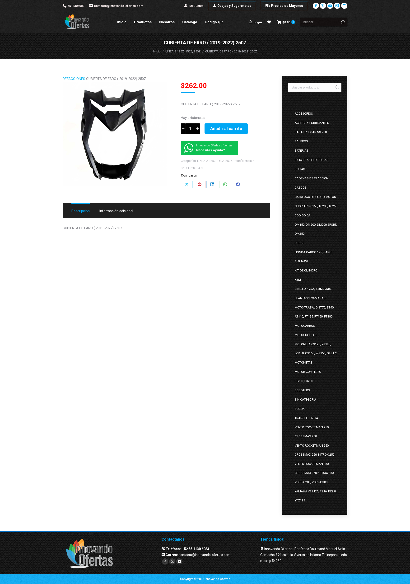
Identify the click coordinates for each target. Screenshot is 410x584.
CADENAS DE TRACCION (311, 178)
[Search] (343, 22)
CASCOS (301, 187)
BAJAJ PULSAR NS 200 (311, 132)
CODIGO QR (303, 215)
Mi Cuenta (196, 6)
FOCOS (299, 243)
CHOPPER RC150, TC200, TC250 (316, 206)
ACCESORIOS (304, 113)
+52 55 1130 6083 (195, 549)
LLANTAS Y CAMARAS (310, 298)
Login (258, 22)
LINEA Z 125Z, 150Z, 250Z (214, 161)
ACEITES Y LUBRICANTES (312, 123)
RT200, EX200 (304, 381)
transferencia (243, 161)
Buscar (336, 87)
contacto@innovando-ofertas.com (118, 6)
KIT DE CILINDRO (306, 270)
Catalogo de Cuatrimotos (315, 197)
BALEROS (301, 141)
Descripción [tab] (80, 211)
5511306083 (76, 6)
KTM (298, 279)
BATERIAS (301, 150)
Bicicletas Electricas (311, 160)
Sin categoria (305, 399)
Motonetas (303, 362)
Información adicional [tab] (116, 211)
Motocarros (305, 325)
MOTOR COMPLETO (308, 372)
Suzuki (300, 409)
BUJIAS (300, 169)
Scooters (302, 390)
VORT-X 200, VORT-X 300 (311, 482)
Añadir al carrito (226, 128)
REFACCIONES (74, 79)
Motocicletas (306, 335)
